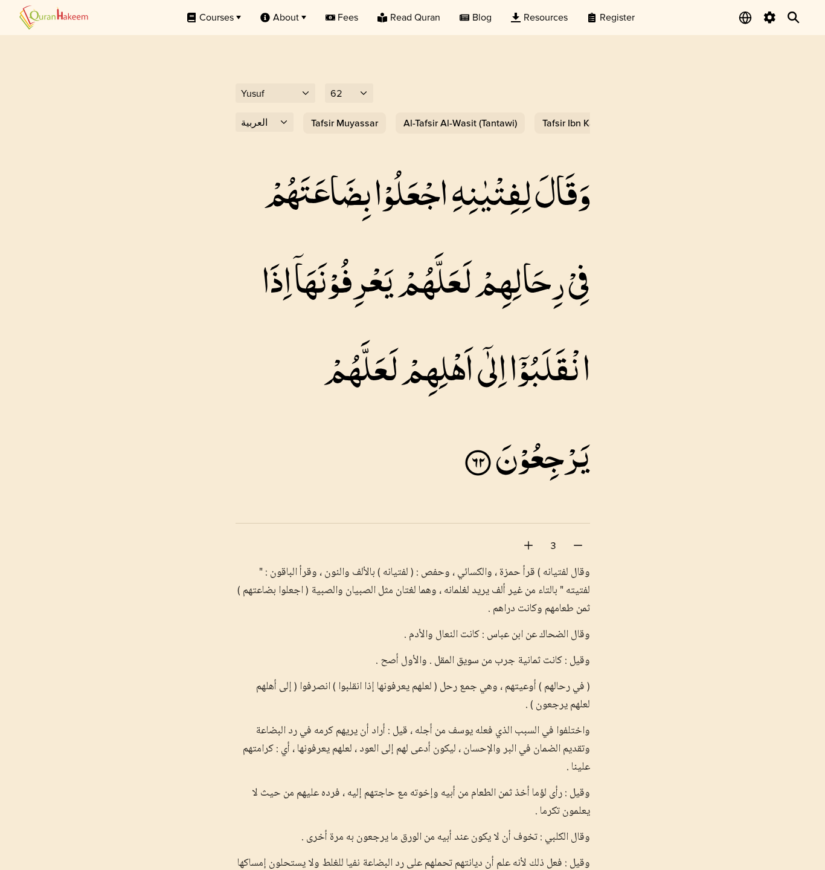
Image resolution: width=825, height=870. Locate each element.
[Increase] (528, 545)
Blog (482, 16)
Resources (546, 16)
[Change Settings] (769, 17)
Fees (348, 16)
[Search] (794, 17)
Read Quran (415, 16)
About (286, 16)
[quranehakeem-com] (53, 17)
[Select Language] (745, 17)
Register (617, 16)
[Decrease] (578, 545)
